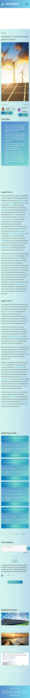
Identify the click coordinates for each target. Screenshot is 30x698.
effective (11, 219)
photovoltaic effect (10, 149)
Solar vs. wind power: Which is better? (13, 629)
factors (3, 240)
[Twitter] (15, 695)
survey (6, 154)
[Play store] (10, 695)
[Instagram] (17, 695)
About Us (4, 691)
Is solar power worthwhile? (10, 650)
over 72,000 (19, 135)
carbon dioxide (5, 247)
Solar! (6, 516)
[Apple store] (12, 695)
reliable (3, 219)
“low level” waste (18, 367)
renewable (12, 397)
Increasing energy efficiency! (13, 491)
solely (11, 236)
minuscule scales (8, 256)
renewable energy (19, 284)
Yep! (6, 468)
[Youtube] (19, 695)
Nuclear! (17, 445)
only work (18, 258)
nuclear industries (6, 203)
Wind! (14, 516)
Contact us (10, 691)
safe (25, 217)
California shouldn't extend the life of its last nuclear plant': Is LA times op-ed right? (14, 671)
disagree (20, 231)
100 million (7, 311)
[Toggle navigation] (27, 4)
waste (4, 365)
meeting (3, 210)
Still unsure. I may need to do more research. (15, 449)
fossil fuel (22, 200)
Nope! (13, 468)
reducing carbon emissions (15, 336)
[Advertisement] (15, 18)
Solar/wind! (8, 445)
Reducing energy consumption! (13, 494)
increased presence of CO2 (16, 233)
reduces (11, 205)
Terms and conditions (20, 691)
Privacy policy (5, 693)
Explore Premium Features (17, 693)
